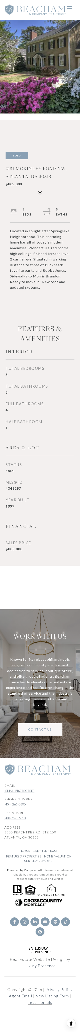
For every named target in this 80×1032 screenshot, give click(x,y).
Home (25, 851)
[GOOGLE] (40, 931)
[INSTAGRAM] (24, 921)
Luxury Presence (40, 965)
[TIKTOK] (65, 921)
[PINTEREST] (55, 921)
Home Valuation (58, 856)
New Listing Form (52, 995)
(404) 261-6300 (15, 804)
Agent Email (20, 995)
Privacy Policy (59, 989)
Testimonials (40, 1002)
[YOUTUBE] (45, 921)
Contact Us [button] (40, 729)
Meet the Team (45, 851)
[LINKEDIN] (34, 921)
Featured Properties (23, 856)
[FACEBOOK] (14, 921)
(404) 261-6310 (15, 818)
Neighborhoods (38, 861)
